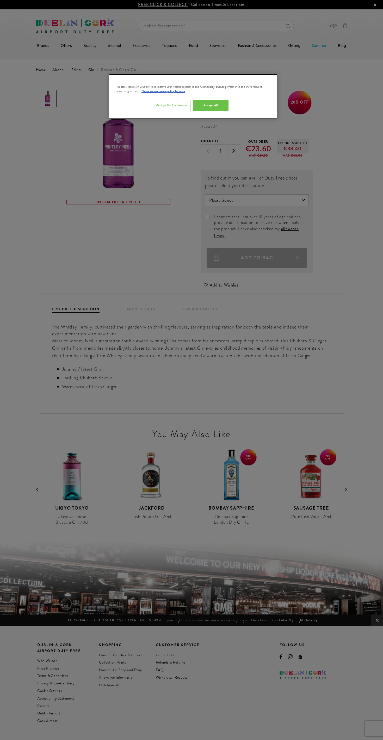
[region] (193, 96)
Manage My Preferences (172, 105)
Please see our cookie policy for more (163, 91)
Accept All (211, 105)
